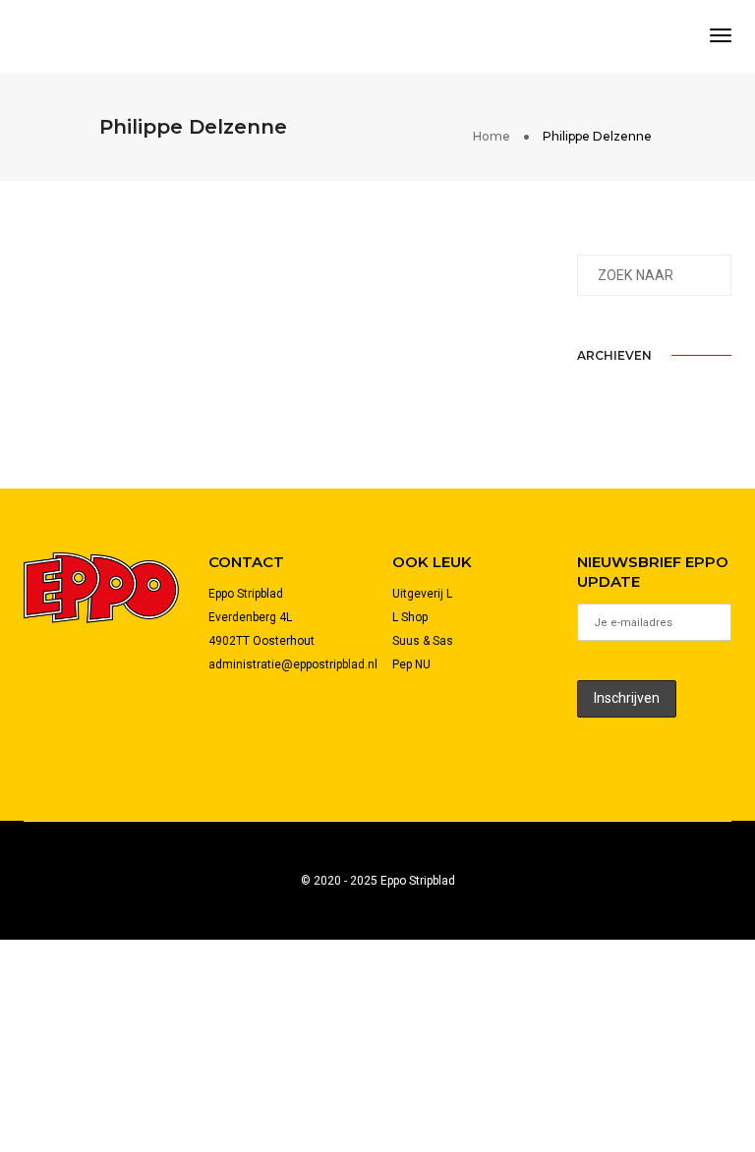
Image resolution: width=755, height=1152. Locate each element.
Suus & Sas (422, 641)
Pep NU (411, 664)
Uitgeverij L (422, 594)
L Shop (410, 617)
